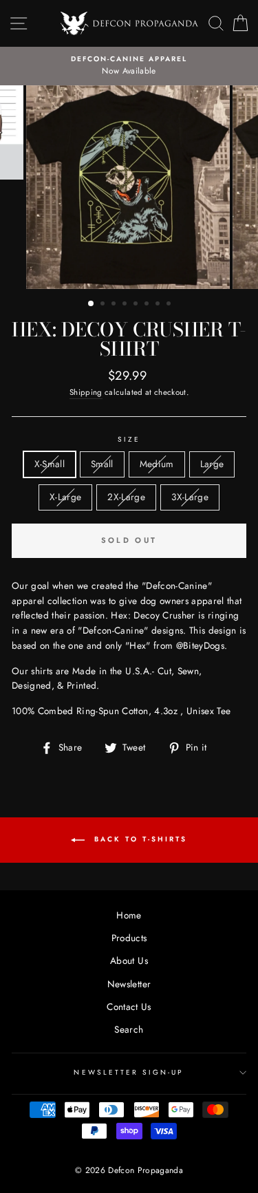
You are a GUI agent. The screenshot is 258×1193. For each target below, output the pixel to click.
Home (128, 915)
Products (129, 938)
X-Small (49, 464)
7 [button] (158, 304)
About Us (129, 960)
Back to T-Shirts (138, 839)
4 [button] (125, 304)
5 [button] (136, 304)
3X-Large (189, 497)
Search (128, 1029)
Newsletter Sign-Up (129, 1072)
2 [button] (103, 304)
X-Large (65, 497)
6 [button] (147, 304)
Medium (157, 464)
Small (102, 464)
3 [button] (114, 304)
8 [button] (169, 304)
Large (212, 464)
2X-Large (126, 497)
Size (129, 439)
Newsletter (129, 984)
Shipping (86, 392)
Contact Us (129, 1006)
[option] (129, 66)
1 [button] (91, 304)
